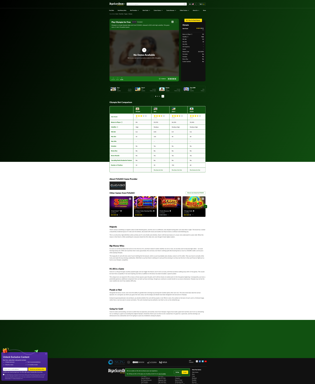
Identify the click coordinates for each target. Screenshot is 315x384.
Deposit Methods (145, 378)
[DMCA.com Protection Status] (138, 362)
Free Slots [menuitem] (111, 10)
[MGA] (163, 362)
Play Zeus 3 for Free (177, 170)
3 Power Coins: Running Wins (143, 211)
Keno (193, 374)
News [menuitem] (204, 10)
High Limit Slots (162, 382)
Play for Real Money (194, 20)
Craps (193, 376)
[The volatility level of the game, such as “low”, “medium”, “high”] (187, 36)
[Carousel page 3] (159, 96)
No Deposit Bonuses (146, 380)
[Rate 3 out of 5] (172, 78)
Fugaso (125, 14)
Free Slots (121, 14)
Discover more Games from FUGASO (195, 193)
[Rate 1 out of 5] (168, 78)
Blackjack (194, 378)
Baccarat (194, 382)
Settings (177, 372)
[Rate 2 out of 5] (170, 78)
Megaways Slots (162, 380)
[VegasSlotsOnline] (120, 371)
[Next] (163, 96)
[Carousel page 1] (155, 96)
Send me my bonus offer (37, 369)
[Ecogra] (152, 362)
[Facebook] (200, 361)
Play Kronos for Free (195, 170)
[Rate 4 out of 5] (173, 78)
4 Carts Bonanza (164, 211)
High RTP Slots (162, 378)
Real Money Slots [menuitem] (122, 10)
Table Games (195, 372)
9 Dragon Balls (188, 211)
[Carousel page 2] (157, 96)
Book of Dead (178, 380)
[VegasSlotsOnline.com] (117, 4)
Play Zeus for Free (158, 170)
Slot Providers (144, 382)
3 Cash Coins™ (115, 211)
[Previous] (152, 96)
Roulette (194, 380)
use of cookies (162, 374)
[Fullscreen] (176, 22)
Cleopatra (177, 378)
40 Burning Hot (179, 382)
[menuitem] (134, 10)
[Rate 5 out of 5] (175, 78)
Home (116, 14)
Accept (185, 372)
